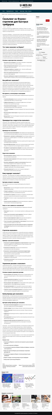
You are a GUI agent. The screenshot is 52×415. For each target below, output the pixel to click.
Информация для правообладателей (26, 1)
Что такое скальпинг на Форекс (11, 345)
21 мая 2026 (36, 409)
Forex (4, 11)
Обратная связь (4, 1)
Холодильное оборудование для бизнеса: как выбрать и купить (43, 37)
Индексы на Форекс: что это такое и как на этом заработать (29, 385)
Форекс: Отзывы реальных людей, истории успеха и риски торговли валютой (27, 365)
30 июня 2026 (18, 408)
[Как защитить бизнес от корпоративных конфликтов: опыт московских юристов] (6, 398)
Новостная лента (25, 401)
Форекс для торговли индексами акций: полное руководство (7, 385)
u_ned (33, 409)
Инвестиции (22, 11)
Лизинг (26, 11)
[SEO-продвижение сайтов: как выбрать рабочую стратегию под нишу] (16, 398)
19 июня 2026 (28, 408)
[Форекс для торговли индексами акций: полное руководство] (7, 378)
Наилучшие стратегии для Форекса (12, 359)
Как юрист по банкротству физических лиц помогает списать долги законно (42, 40)
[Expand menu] (5, 11)
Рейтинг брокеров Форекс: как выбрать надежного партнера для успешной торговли (10, 365)
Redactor (4, 387)
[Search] (49, 11)
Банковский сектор (10, 11)
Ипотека (29, 11)
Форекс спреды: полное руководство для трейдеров (16, 357)
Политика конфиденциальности (13, 1)
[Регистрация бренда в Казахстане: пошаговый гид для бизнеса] (45, 398)
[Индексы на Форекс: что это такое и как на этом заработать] (30, 378)
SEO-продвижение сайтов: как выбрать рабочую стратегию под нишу (43, 33)
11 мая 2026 (46, 408)
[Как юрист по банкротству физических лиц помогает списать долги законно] (35, 398)
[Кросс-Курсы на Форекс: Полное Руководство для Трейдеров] (18, 378)
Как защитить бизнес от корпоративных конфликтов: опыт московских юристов (42, 28)
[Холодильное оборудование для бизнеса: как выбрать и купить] (26, 398)
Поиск (37, 16)
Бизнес (16, 11)
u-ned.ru (26, 5)
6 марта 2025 (8, 387)
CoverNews (30, 413)
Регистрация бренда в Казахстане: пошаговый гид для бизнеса (43, 45)
